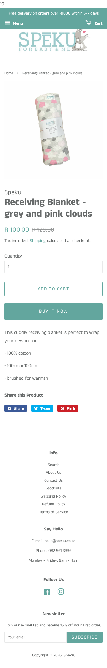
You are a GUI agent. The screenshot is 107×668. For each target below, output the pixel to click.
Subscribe (84, 637)
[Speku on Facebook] (46, 593)
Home (8, 73)
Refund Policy (53, 504)
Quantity (13, 256)
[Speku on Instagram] (60, 593)
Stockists (53, 488)
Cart (98, 23)
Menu (17, 23)
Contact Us (53, 481)
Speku (69, 655)
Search (53, 465)
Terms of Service (53, 512)
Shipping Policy (53, 496)
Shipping (38, 241)
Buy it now (53, 311)
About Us (53, 473)
